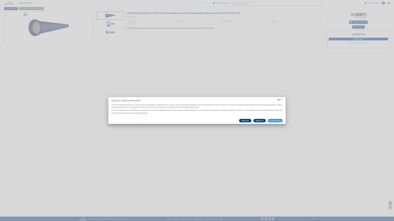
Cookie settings (275, 121)
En (278, 99)
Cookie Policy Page (141, 113)
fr (281, 99)
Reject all (259, 121)
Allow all (245, 121)
